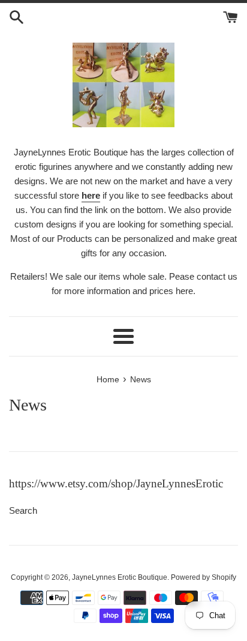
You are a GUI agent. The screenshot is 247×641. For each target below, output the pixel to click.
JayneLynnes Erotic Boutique (119, 577)
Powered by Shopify (203, 577)
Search (23, 510)
